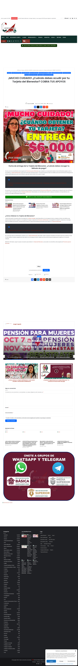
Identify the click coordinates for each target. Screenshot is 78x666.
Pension (52, 545)
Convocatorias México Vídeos (10, 567)
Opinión (5, 610)
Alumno (24, 37)
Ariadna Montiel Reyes (16, 72)
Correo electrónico (9, 412)
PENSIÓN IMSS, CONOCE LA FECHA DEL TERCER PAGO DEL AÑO (26, 230)
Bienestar (46, 37)
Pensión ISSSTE (7, 618)
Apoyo (53, 535)
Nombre (7, 407)
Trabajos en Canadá (8, 642)
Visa (5, 652)
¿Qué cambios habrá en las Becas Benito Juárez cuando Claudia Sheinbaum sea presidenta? (12, 442)
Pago (48, 545)
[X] (38, 107)
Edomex (5, 580)
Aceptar (51, 661)
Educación (6, 582)
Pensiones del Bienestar (46, 190)
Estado (5, 586)
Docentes (6, 578)
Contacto (34, 661)
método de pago (31, 218)
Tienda (59, 37)
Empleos (5, 584)
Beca (50, 537)
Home (19, 70)
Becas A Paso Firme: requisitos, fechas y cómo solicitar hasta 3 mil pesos (42, 205)
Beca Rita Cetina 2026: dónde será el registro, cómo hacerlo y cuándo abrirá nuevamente (35, 18)
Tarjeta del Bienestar (16, 172)
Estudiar (5, 589)
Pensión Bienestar (33, 74)
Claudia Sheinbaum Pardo (9, 565)
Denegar (61, 661)
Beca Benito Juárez (44, 539)
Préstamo (6, 622)
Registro (51, 549)
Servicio (5, 633)
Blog (7, 37)
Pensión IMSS (7, 616)
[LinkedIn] (41, 107)
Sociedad (6, 637)
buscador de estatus (8, 561)
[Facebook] (35, 107)
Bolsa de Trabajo (7, 559)
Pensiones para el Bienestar (32, 171)
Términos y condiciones (41, 661)
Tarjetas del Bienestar (26, 191)
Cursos (5, 572)
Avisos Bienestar (25, 72)
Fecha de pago (43, 545)
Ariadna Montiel (32, 37)
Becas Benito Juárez (15, 37)
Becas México (7, 552)
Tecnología (6, 639)
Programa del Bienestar (45, 549)
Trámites (5, 650)
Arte (5, 542)
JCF (5, 599)
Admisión (6, 534)
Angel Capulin (30, 103)
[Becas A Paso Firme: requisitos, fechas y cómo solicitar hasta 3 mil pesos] (32, 205)
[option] (39, 344)
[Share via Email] (47, 279)
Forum (64, 37)
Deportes (6, 574)
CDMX (5, 563)
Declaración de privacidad (61, 663)
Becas (52, 37)
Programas (40, 74)
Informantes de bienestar (57, 72)
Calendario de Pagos (47, 543)
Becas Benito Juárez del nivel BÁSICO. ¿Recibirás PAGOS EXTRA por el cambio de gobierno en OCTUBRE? (47, 443)
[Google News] (38, 274)
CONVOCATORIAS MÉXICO (38, 659)
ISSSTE (5, 597)
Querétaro (6, 625)
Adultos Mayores (43, 535)
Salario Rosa (6, 627)
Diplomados (6, 576)
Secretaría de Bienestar (48, 74)
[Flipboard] (46, 274)
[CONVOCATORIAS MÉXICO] (9, 27)
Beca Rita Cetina (52, 539)
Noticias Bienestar (66, 72)
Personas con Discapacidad (9, 620)
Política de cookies (53, 663)
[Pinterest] (44, 107)
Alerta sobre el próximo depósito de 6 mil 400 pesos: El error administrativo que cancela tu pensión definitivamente (19, 207)
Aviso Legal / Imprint (69, 663)
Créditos (5, 569)
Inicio (3, 37)
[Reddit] (47, 107)
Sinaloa (5, 635)
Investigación (6, 595)
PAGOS (3, 41)
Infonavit (6, 591)
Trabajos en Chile (7, 644)
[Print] (50, 279)
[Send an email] (33, 103)
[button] (75, 651)
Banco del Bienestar (34, 72)
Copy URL (46, 270)
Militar (5, 606)
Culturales (6, 570)
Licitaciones (6, 603)
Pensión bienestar (44, 547)
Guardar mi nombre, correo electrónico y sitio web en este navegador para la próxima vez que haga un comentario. (28, 417)
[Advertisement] (39, 8)
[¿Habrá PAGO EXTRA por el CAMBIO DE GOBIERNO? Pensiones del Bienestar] (65, 435)
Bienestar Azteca (7, 555)
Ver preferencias (71, 661)
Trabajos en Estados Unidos (9, 648)
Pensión (40, 37)
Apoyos (22, 70)
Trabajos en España (8, 646)
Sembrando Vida (7, 631)
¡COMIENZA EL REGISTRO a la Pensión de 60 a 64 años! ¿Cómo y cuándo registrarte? (39, 344)
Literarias (6, 605)
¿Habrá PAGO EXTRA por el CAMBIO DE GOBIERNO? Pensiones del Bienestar (64, 442)
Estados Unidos (7, 588)
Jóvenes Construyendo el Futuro (10, 601)
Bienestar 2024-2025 (43, 72)
